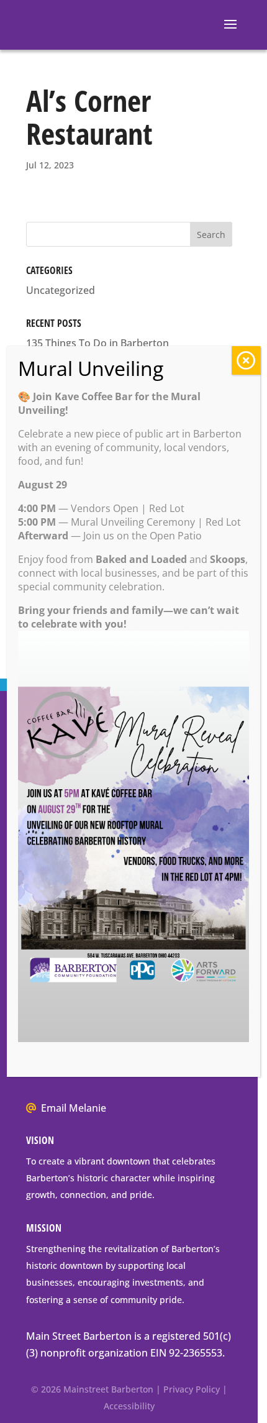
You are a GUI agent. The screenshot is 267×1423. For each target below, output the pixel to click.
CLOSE (246, 360)
